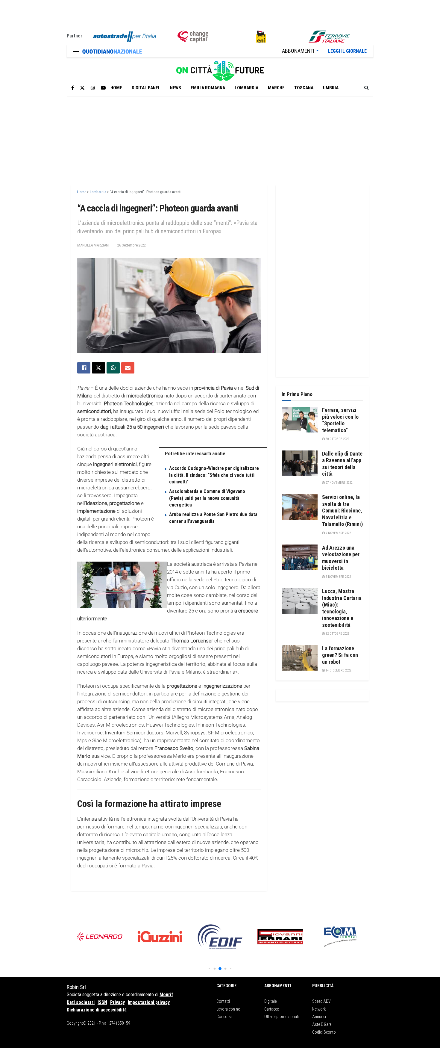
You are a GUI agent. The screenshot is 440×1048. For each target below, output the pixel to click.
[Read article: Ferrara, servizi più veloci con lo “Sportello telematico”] (300, 419)
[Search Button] (366, 87)
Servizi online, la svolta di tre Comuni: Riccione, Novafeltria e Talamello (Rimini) (342, 510)
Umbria (331, 87)
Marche (276, 87)
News (175, 87)
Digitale (270, 1001)
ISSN (102, 1002)
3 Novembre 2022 (338, 577)
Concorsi (224, 1016)
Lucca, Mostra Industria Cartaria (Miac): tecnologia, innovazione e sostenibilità (342, 608)
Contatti (223, 1001)
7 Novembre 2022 (338, 533)
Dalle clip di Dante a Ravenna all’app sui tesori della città (342, 463)
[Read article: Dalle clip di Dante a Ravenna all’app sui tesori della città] (300, 463)
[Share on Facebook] (83, 367)
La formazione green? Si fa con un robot (340, 655)
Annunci (319, 1016)
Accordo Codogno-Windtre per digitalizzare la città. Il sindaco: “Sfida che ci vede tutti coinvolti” (214, 475)
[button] (209, 968)
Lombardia (246, 87)
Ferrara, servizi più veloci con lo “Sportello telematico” (340, 420)
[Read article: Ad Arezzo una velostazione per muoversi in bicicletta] (300, 557)
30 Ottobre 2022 (337, 439)
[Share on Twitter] (98, 367)
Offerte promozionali (281, 1016)
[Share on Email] (127, 367)
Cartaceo (271, 1009)
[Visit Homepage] (220, 68)
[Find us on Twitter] (82, 87)
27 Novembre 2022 (338, 483)
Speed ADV (321, 1001)
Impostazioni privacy (149, 1002)
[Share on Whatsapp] (113, 367)
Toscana (303, 87)
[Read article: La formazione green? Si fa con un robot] (300, 658)
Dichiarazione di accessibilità (97, 1010)
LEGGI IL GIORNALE (347, 51)
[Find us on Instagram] (93, 87)
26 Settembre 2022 (131, 245)
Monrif (166, 994)
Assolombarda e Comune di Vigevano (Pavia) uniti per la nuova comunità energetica (207, 498)
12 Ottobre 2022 (337, 634)
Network (319, 1009)
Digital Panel (146, 87)
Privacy (117, 1002)
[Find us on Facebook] (72, 87)
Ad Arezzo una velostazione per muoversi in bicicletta (340, 558)
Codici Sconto (324, 1032)
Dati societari (81, 1002)
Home (116, 87)
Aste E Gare (321, 1024)
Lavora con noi (228, 1009)
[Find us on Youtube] (103, 87)
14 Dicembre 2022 (338, 670)
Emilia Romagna (208, 87)
